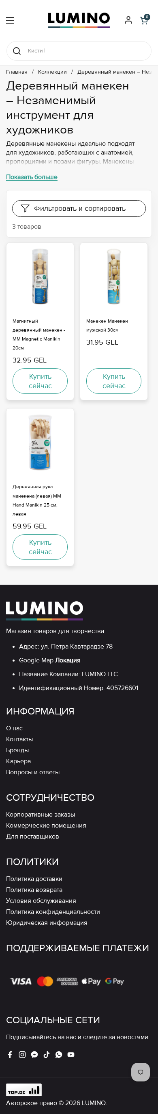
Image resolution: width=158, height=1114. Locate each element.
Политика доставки (34, 879)
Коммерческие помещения (46, 826)
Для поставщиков (32, 837)
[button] (144, 20)
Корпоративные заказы (40, 815)
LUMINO (94, 1103)
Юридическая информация (47, 923)
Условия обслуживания (41, 901)
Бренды (17, 750)
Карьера (18, 761)
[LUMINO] (79, 20)
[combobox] (79, 51)
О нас (14, 728)
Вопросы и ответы (33, 772)
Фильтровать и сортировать (80, 208)
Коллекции (52, 72)
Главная (17, 72)
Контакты (19, 739)
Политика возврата (34, 890)
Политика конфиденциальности (53, 912)
